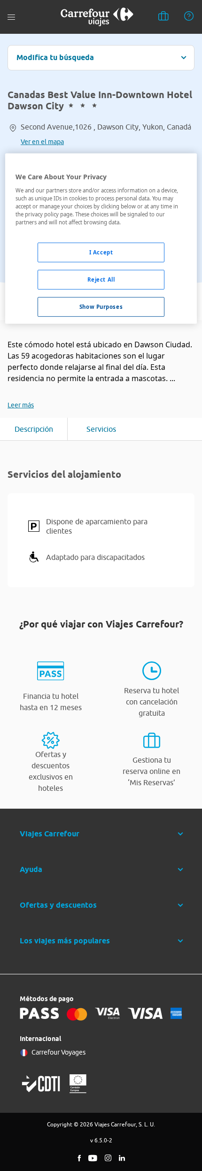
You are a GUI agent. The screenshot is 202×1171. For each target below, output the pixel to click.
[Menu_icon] (11, 17)
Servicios (101, 429)
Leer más (21, 405)
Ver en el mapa (42, 141)
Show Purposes (101, 306)
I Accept (101, 252)
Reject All (101, 279)
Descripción (34, 429)
